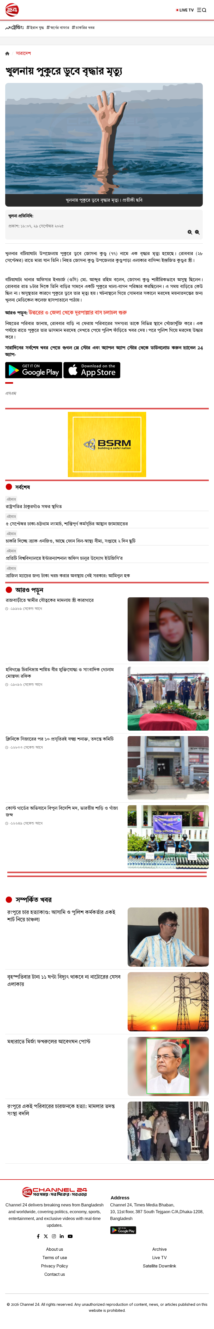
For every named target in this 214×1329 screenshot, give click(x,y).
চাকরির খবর (85, 28)
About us (54, 1249)
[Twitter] (46, 1237)
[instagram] (54, 1237)
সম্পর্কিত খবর (33, 900)
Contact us (54, 1274)
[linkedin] (62, 1237)
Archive (159, 1249)
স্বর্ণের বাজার (59, 28)
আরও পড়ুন (28, 590)
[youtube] (70, 1237)
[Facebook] (38, 1237)
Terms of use (54, 1257)
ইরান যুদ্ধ (37, 28)
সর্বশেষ (22, 487)
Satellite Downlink (159, 1265)
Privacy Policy (54, 1265)
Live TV (159, 1257)
